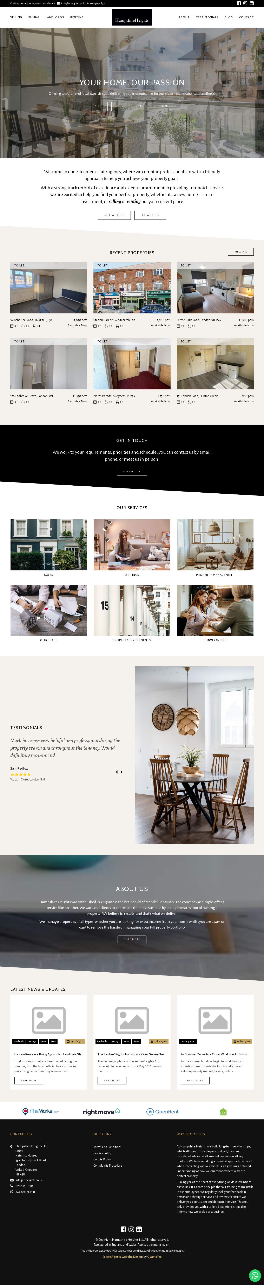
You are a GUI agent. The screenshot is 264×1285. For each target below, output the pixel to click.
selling (115, 201)
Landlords (55, 17)
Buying (34, 17)
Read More (29, 1080)
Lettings (32, 1041)
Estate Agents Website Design (123, 1256)
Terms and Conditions (107, 1147)
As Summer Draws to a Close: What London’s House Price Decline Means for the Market (215, 1054)
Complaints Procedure (107, 1165)
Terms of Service (167, 1250)
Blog (229, 17)
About (184, 17)
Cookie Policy (102, 1159)
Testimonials (207, 17)
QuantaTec (154, 1256)
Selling (16, 17)
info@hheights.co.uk (73, 3)
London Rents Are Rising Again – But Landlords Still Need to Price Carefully (48, 1054)
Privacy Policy (102, 1153)
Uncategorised (187, 1041)
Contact (246, 17)
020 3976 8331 (97, 3)
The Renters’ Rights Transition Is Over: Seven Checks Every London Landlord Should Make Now (132, 1054)
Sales (53, 1041)
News (43, 1041)
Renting (77, 17)
